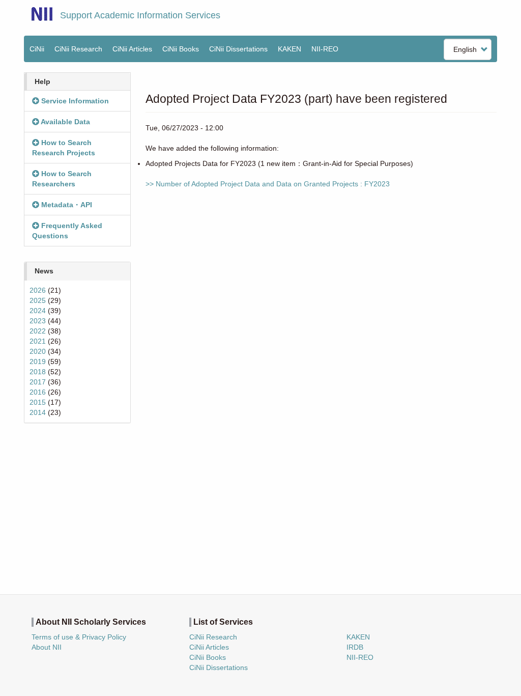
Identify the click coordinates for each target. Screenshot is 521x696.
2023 (38, 321)
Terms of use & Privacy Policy (79, 637)
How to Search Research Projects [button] (63, 147)
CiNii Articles (132, 49)
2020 (38, 351)
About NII (47, 647)
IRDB (354, 647)
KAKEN (289, 49)
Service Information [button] (74, 101)
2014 (38, 412)
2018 (38, 372)
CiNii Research (78, 49)
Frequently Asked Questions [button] (67, 230)
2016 (38, 392)
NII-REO (324, 49)
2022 (38, 331)
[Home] (42, 14)
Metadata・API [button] (65, 205)
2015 (38, 402)
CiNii (37, 49)
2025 (38, 300)
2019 (38, 361)
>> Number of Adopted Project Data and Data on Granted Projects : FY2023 (268, 184)
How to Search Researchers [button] (62, 179)
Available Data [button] (64, 122)
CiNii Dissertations (238, 49)
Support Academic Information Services (140, 15)
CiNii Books (180, 49)
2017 (38, 382)
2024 (38, 311)
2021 (38, 341)
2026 (38, 290)
